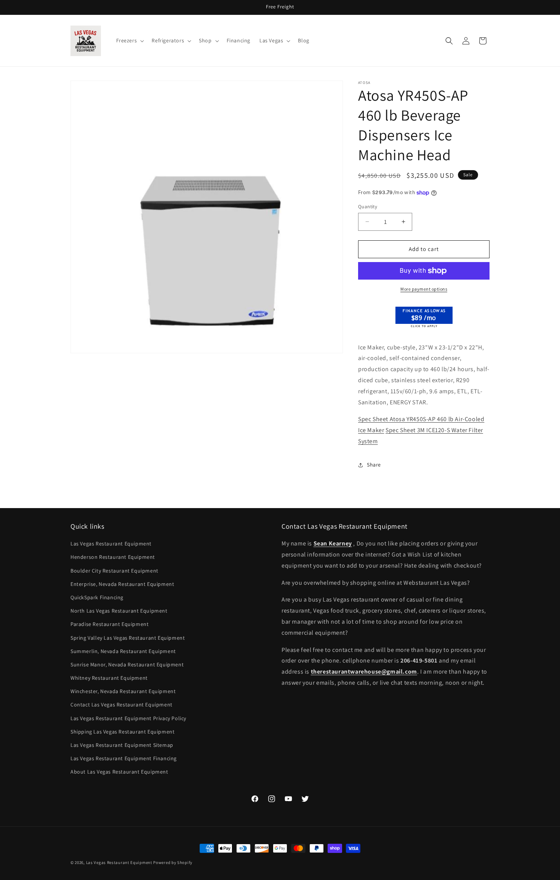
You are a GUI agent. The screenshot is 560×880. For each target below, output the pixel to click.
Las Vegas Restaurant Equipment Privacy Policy (128, 718)
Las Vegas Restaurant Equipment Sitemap (121, 745)
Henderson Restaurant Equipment (112, 556)
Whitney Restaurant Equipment (109, 677)
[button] (129, 40)
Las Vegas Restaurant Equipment (111, 543)
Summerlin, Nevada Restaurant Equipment (123, 651)
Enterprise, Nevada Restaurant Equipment (122, 584)
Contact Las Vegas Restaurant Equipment (121, 704)
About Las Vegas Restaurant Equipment (119, 771)
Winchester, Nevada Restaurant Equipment (123, 691)
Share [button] (374, 464)
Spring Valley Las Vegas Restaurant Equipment (127, 637)
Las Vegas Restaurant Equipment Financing (123, 758)
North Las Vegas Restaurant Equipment (119, 610)
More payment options (423, 289)
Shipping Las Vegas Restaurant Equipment (122, 731)
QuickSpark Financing (96, 597)
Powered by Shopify (172, 862)
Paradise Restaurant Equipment (109, 624)
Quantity (367, 206)
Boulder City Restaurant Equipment (114, 570)
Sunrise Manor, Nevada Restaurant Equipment (127, 664)
